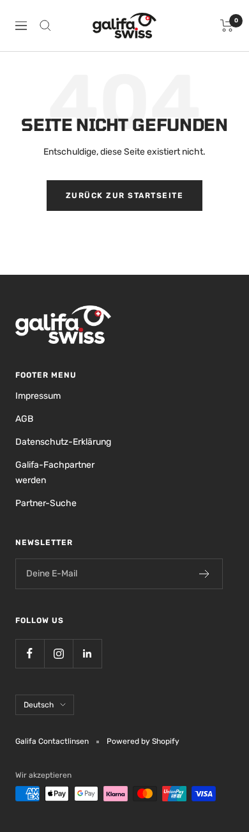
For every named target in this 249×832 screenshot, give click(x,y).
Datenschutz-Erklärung (63, 441)
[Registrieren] (204, 573)
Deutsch (39, 704)
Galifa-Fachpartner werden (54, 472)
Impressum (38, 395)
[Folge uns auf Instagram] (58, 653)
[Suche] (45, 25)
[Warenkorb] (227, 25)
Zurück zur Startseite (125, 195)
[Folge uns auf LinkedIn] (87, 653)
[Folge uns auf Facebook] (29, 653)
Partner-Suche (46, 503)
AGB (24, 418)
